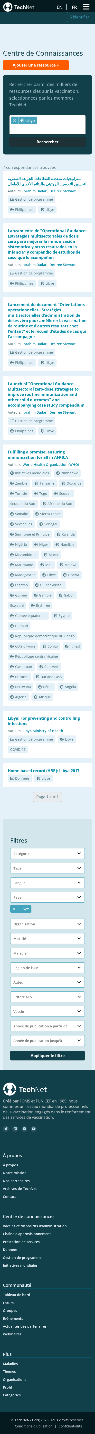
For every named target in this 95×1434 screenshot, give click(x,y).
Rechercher (47, 142)
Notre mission (15, 1172)
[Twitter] (6, 1129)
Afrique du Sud (60, 503)
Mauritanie (24, 565)
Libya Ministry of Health (43, 730)
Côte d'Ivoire (25, 646)
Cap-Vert (51, 666)
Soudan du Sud (22, 503)
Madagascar (25, 574)
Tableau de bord (16, 1294)
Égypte (64, 615)
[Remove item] (15, 120)
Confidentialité (70, 1426)
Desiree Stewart (62, 191)
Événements (13, 1318)
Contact (9, 1196)
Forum (8, 1302)
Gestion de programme (34, 199)
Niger (43, 544)
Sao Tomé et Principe (32, 534)
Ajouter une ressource (35, 65)
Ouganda (74, 483)
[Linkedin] (15, 1129)
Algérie (21, 697)
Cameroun (23, 666)
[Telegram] (24, 1129)
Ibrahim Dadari (35, 191)
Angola (70, 686)
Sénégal (50, 524)
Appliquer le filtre (48, 1055)
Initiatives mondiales (32, 473)
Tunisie (21, 493)
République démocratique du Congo (45, 636)
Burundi (21, 676)
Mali (48, 565)
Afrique (45, 697)
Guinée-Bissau (52, 585)
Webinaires (12, 1334)
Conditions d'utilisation (34, 1426)
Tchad (75, 646)
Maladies (10, 1363)
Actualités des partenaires (25, 1326)
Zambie (21, 483)
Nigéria (21, 544)
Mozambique (26, 554)
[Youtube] (34, 1129)
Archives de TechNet (20, 1188)
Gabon (69, 595)
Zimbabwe (69, 473)
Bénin (48, 686)
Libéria (73, 574)
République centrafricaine (36, 656)
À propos (10, 1165)
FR (75, 7)
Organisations (14, 1379)
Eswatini (17, 605)
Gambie (45, 595)
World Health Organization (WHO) (51, 464)
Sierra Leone (50, 514)
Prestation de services (21, 1241)
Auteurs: (15, 191)
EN (60, 7)
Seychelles (23, 524)
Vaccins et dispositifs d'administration (35, 1226)
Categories (12, 1395)
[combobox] (47, 125)
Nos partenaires (16, 1180)
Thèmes (9, 1371)
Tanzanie (46, 483)
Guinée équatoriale (31, 615)
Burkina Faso (51, 676)
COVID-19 (18, 749)
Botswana (23, 686)
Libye (50, 209)
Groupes (10, 1310)
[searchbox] (48, 129)
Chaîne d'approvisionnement (27, 1233)
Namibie (67, 544)
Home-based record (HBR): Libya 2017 (43, 770)
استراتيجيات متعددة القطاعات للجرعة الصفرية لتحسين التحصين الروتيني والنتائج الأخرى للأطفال (47, 181)
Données (22, 778)
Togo (43, 493)
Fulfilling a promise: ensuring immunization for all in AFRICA (38, 454)
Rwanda (68, 534)
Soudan (65, 493)
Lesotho (21, 585)
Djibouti (21, 625)
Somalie (21, 514)
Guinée (21, 595)
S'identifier (79, 17)
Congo (53, 646)
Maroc (54, 554)
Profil (7, 1387)
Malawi (70, 565)
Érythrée (43, 605)
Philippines (24, 209)
